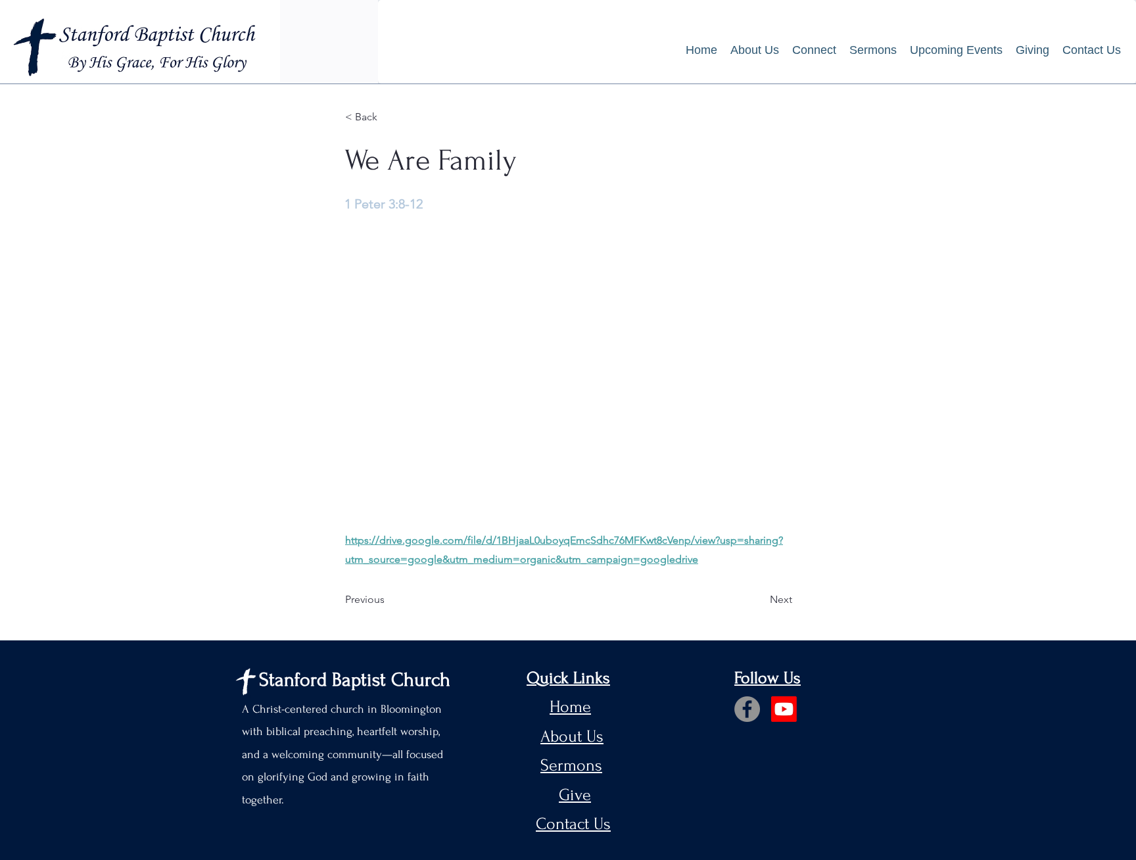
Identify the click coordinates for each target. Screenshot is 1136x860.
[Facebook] (747, 709)
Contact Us (573, 824)
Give (575, 795)
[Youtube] (784, 709)
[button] (814, 50)
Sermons (571, 765)
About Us (572, 736)
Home (570, 707)
